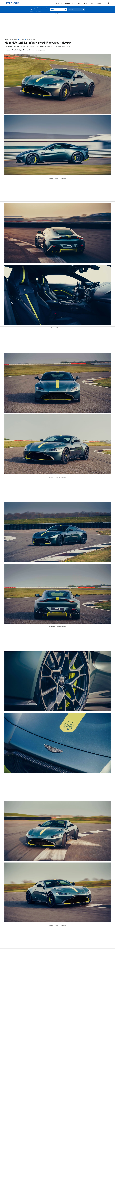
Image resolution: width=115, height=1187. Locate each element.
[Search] (108, 3)
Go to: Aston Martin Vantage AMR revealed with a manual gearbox (24, 50)
